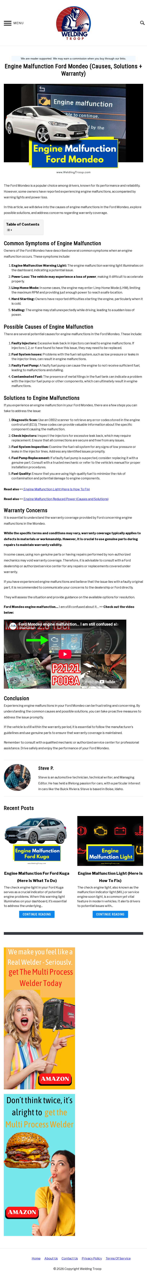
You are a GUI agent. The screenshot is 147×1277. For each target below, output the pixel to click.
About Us (51, 1258)
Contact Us (70, 1258)
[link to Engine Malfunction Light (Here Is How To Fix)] (110, 841)
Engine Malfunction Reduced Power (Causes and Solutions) (66, 499)
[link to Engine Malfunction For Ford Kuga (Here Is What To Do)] (37, 841)
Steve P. (46, 768)
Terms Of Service (118, 1258)
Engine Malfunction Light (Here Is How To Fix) (56, 489)
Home (36, 1258)
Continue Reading (37, 914)
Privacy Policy (92, 1258)
